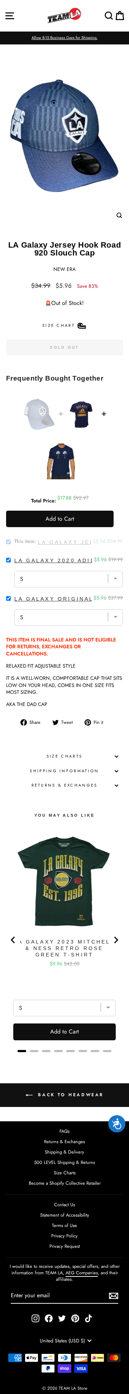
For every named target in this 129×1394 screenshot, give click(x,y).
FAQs (64, 1131)
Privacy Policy (64, 1235)
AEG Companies (82, 1272)
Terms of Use (64, 1225)
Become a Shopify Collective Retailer (65, 1183)
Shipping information (64, 771)
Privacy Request (64, 1246)
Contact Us (64, 1204)
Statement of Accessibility (64, 1215)
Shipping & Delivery (64, 1152)
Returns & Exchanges (65, 785)
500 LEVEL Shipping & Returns (64, 1162)
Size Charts (64, 756)
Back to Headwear (69, 1094)
